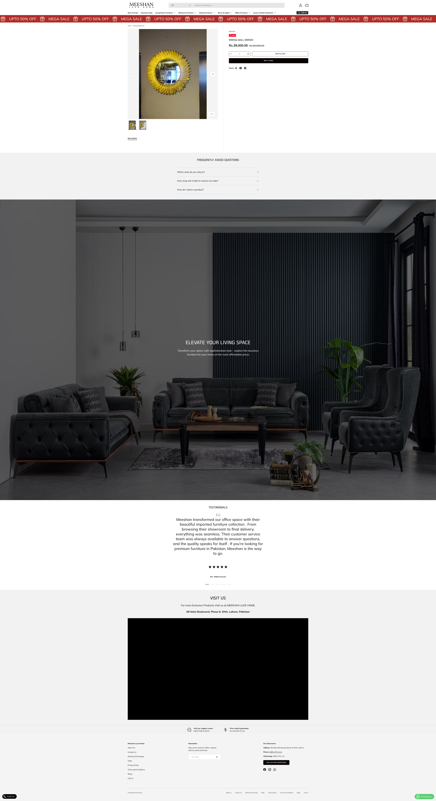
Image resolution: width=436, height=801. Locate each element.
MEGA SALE (31, 18)
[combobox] (226, 5)
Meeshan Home (137, 793)
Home (129, 26)
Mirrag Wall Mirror (138, 26)
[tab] (132, 138)
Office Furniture (241, 13)
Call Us (130, 778)
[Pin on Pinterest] (245, 68)
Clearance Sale (146, 13)
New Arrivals (133, 13)
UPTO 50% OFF (67, 18)
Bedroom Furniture (186, 13)
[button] (306, 5)
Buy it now (268, 61)
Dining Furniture (205, 13)
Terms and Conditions (136, 770)
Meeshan (232, 31)
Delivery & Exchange (136, 756)
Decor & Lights (223, 13)
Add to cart (280, 54)
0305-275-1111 (275, 752)
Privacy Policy (133, 765)
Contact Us (132, 752)
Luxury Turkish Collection (263, 13)
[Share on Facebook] (240, 68)
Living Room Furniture (164, 13)
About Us (131, 748)
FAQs (130, 761)
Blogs (130, 774)
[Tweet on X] (236, 68)
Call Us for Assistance (276, 762)
